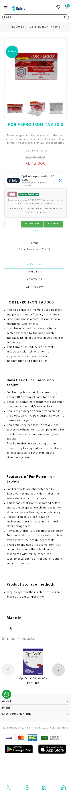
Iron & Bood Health (35, 151)
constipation (20, 563)
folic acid (49, 397)
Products (17, 27)
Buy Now (53, 224)
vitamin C (29, 397)
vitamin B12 (14, 397)
